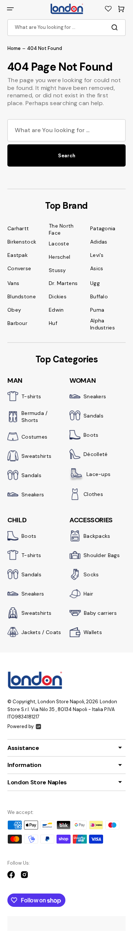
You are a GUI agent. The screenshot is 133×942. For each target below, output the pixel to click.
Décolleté (95, 454)
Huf (53, 323)
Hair (88, 593)
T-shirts (31, 396)
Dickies (57, 296)
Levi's (97, 255)
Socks (91, 574)
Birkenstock (21, 241)
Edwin (56, 309)
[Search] (116, 27)
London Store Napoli (61, 701)
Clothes (93, 494)
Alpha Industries (102, 324)
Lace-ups (98, 474)
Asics (96, 268)
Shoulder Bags (101, 555)
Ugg (95, 283)
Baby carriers (100, 613)
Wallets (92, 632)
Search (66, 155)
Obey (14, 309)
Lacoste (59, 243)
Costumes (34, 436)
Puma (97, 309)
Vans (13, 283)
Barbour (17, 323)
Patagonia (103, 228)
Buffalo (99, 296)
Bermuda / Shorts (34, 416)
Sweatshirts (36, 456)
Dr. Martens (63, 283)
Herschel (59, 257)
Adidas (99, 241)
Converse (19, 268)
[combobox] (66, 27)
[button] (10, 9)
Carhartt (18, 228)
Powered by (20, 726)
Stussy (57, 270)
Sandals (31, 475)
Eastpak (17, 255)
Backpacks (96, 536)
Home (14, 48)
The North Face (61, 229)
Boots (91, 435)
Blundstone (21, 296)
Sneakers (32, 494)
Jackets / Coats (41, 632)
